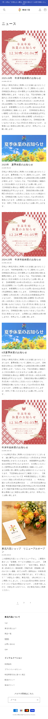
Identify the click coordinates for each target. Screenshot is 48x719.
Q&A (6, 649)
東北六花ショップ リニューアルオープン (23, 550)
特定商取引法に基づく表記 (15, 675)
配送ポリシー (10, 680)
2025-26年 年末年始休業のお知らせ (21, 78)
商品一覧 (8, 634)
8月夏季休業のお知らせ (14, 352)
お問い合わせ (10, 644)
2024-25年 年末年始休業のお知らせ (21, 259)
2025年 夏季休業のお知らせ (17, 164)
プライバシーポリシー (13, 669)
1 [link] (17, 603)
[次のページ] (30, 602)
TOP (6, 623)
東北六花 (20, 715)
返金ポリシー (10, 685)
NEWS (7, 639)
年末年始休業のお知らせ (15, 447)
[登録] (37, 700)
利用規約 (8, 664)
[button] (4, 9)
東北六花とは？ (11, 628)
